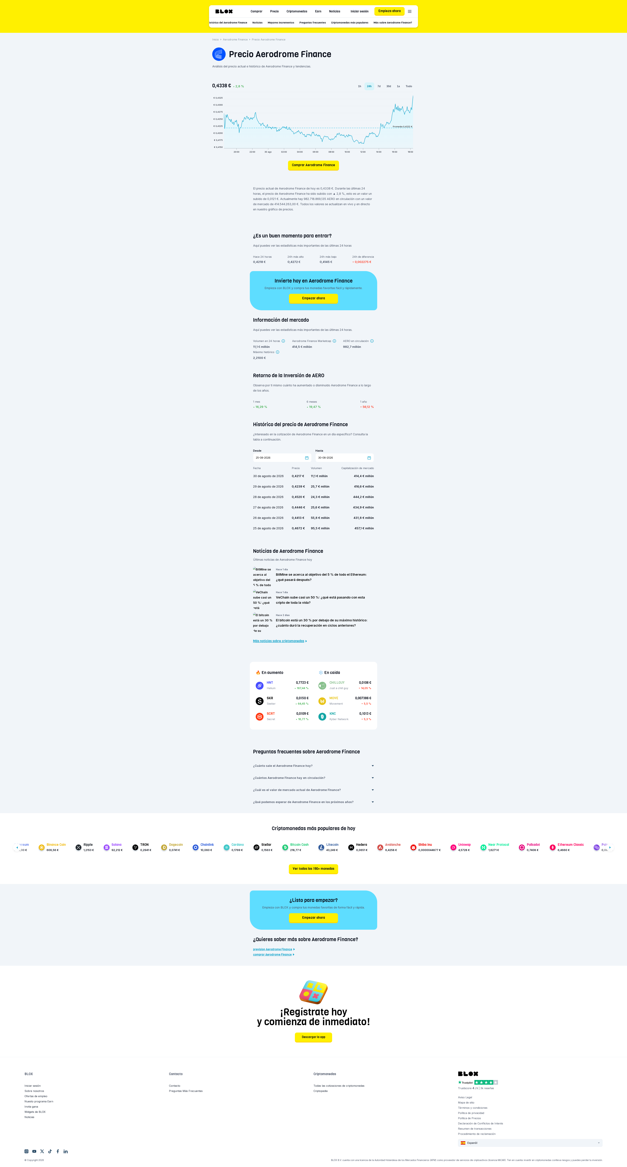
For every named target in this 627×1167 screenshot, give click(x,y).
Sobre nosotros (34, 1091)
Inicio (215, 39)
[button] (96, 1077)
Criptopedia (321, 1091)
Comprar (256, 11)
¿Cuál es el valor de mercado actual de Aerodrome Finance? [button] (297, 790)
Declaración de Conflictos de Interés (480, 1123)
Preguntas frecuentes (312, 22)
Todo (409, 86)
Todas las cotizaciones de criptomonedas (339, 1085)
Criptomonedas (297, 11)
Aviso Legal (465, 1097)
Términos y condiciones (472, 1107)
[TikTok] (50, 1151)
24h (369, 86)
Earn (318, 11)
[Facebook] (58, 1151)
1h (359, 86)
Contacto (176, 1074)
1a (398, 86)
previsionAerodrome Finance (272, 949)
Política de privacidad (471, 1113)
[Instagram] (26, 1151)
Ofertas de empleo (35, 1096)
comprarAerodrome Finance (272, 955)
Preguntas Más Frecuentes (186, 1091)
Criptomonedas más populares (349, 22)
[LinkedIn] (66, 1151)
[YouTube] (34, 1151)
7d (379, 86)
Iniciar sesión (360, 11)
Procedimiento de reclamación (477, 1133)
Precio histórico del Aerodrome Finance (223, 22)
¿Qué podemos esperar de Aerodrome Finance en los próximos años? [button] (303, 802)
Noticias (334, 11)
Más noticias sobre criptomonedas (278, 641)
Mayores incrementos (281, 22)
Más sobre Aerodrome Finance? (393, 22)
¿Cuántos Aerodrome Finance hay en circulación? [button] (289, 778)
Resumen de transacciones (474, 1128)
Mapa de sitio (466, 1102)
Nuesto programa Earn (38, 1101)
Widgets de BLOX (35, 1111)
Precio (274, 11)
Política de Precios (469, 1118)
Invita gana (31, 1106)
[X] (42, 1151)
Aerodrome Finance (235, 39)
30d (388, 86)
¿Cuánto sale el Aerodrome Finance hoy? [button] (283, 765)
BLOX (28, 1074)
